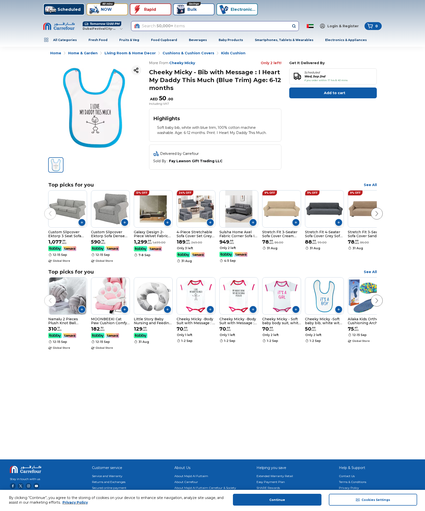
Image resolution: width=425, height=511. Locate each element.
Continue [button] (277, 500)
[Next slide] (372, 209)
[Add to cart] (82, 222)
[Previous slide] (45, 209)
